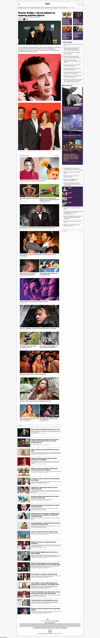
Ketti (37, 433)
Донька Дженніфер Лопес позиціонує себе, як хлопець (74, 194)
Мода (39, 7)
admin (38, 500)
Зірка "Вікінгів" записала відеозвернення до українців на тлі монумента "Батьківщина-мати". (45, 583)
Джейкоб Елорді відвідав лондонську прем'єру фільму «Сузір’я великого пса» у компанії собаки (45, 564)
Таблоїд (45, 483)
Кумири (64, 7)
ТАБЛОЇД (24, 7)
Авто (51, 7)
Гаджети (42, 7)
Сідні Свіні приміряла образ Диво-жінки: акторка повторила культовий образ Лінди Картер (45, 592)
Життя (60, 7)
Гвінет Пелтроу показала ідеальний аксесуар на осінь (45, 450)
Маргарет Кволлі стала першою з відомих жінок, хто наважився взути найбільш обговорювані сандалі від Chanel (45, 515)
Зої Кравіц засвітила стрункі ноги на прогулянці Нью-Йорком (45, 479)
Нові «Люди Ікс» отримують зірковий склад (44, 574)
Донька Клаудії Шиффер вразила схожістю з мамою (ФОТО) (44, 552)
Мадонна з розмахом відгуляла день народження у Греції (45, 609)
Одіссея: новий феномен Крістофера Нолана (44, 532)
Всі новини (20, 7)
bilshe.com (49, 621)
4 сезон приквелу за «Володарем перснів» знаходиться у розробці (77, 35)
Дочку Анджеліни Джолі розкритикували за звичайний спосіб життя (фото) (75, 189)
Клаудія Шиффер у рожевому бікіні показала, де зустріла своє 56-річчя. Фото (45, 523)
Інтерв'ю (72, 7)
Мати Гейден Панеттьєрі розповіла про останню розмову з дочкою (45, 506)
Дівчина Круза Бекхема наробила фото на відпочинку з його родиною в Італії (75, 198)
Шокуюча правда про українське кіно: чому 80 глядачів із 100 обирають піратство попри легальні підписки (45, 441)
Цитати (68, 7)
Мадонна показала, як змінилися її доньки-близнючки (44, 542)
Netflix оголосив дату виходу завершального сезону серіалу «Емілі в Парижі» (44, 469)
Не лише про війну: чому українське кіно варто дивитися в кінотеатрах (45, 497)
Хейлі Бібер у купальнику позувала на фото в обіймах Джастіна (44, 488)
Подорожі (47, 7)
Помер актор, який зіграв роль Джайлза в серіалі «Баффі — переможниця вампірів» (67, 35)
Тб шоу (28, 7)
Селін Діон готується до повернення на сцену (44, 600)
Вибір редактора (67, 85)
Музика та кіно (34, 7)
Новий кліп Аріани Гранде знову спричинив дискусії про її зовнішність (44, 459)
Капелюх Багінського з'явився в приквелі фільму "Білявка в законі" (77, 22)
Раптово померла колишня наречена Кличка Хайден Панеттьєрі (71, 109)
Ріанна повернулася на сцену (72, 135)
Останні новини (67, 42)
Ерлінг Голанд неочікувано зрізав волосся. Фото (45, 429)
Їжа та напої (55, 7)
